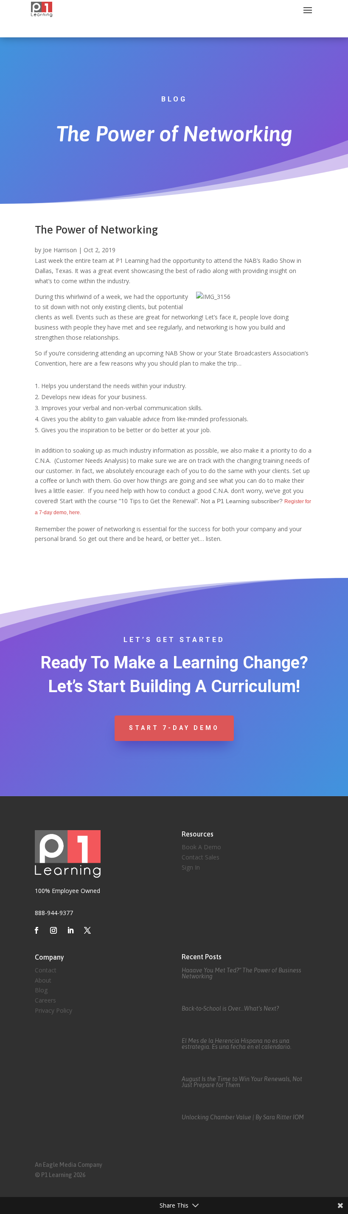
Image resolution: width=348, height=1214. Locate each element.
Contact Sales (200, 857)
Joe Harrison (60, 250)
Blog (41, 990)
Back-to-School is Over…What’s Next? (230, 1008)
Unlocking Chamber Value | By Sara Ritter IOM (243, 1117)
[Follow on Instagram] (53, 930)
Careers (45, 1000)
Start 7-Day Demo (174, 727)
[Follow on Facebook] (36, 930)
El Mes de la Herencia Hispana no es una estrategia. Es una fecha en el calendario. (237, 1043)
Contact (45, 970)
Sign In (191, 867)
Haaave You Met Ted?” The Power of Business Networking (241, 973)
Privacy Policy (53, 1010)
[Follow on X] (87, 930)
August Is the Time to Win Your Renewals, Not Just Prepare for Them (242, 1082)
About (43, 980)
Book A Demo (201, 847)
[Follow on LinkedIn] (70, 930)
